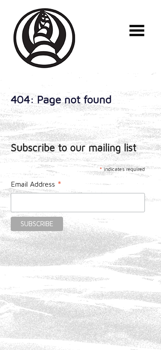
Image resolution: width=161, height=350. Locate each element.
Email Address (36, 185)
